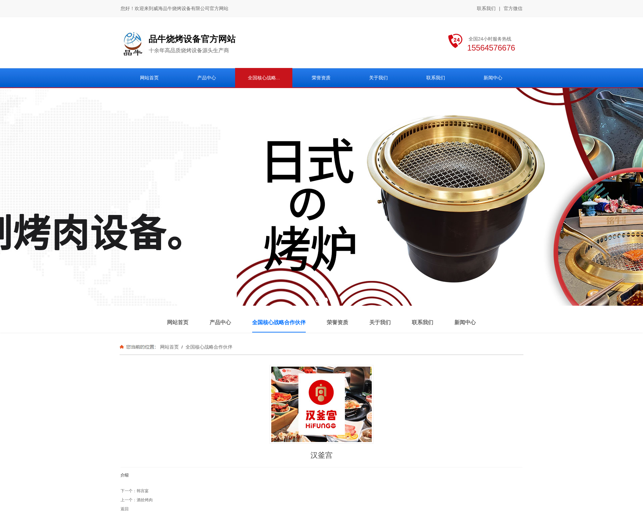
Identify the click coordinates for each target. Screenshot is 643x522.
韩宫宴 (143, 491)
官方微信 (513, 8)
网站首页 (169, 347)
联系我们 (486, 8)
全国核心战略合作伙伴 (208, 347)
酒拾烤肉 (145, 500)
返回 (125, 509)
